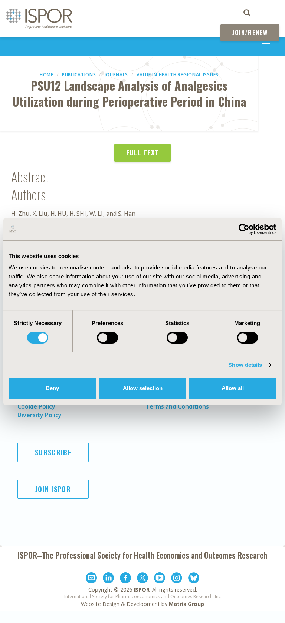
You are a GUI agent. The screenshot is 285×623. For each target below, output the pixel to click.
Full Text (142, 152)
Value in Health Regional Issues (178, 74)
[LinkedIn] (108, 579)
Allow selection (143, 388)
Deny (52, 388)
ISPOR (142, 589)
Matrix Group (186, 603)
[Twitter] (142, 579)
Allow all (233, 388)
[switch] (107, 338)
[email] (91, 579)
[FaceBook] (125, 579)
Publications (79, 74)
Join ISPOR (53, 489)
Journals (116, 74)
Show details (245, 365)
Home (46, 74)
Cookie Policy (36, 406)
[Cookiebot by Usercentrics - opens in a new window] (244, 229)
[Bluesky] (193, 579)
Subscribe (53, 452)
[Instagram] (176, 579)
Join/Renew (250, 32)
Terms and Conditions (177, 406)
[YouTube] (159, 579)
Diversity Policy (39, 415)
